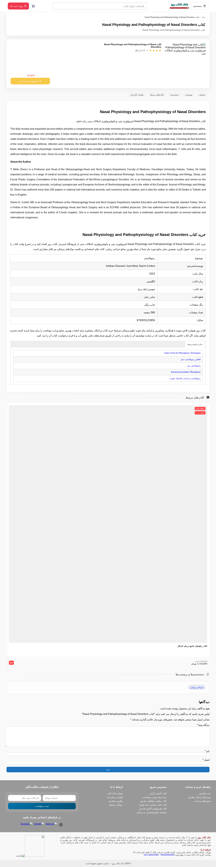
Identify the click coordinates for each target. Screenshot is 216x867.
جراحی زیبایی (196, 687)
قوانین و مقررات (115, 797)
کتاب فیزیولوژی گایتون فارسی (153, 808)
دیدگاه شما (203, 725)
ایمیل (206, 759)
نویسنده (188, 95)
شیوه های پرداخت (202, 801)
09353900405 (168, 855)
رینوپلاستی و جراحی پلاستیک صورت (185, 378)
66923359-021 (151, 855)
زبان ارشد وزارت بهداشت (155, 797)
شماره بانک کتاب (115, 793)
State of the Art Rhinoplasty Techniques (182, 353)
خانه (203, 17)
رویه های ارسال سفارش (199, 797)
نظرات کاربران (137, 95)
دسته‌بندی (174, 95)
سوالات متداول (116, 805)
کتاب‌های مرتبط (157, 95)
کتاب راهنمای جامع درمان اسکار (192, 646)
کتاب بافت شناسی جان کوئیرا (153, 805)
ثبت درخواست (42, 806)
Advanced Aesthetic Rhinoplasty (186, 372)
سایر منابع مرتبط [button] (195, 344)
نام (207, 751)
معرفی (202, 95)
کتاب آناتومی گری (158, 793)
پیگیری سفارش (115, 801)
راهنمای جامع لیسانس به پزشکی (151, 812)
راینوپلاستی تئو (194, 365)
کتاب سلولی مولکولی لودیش (153, 801)
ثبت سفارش (205, 793)
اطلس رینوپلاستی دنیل (191, 359)
